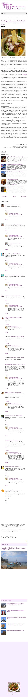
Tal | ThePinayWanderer (13, 213)
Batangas (6, 16)
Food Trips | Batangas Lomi (12, 179)
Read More (20, 161)
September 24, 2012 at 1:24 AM (15, 214)
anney (6, 253)
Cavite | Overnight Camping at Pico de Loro (15, 630)
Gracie (6, 295)
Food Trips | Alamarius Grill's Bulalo (13, 21)
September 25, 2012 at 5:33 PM (16, 415)
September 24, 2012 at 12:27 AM (14, 295)
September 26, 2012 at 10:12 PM (15, 428)
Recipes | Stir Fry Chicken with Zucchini (14, 693)
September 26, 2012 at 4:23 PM (14, 466)
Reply (6, 208)
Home (2, 16)
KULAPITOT (7, 275)
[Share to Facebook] (5, 152)
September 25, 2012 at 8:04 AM (15, 392)
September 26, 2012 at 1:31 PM (16, 440)
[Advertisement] (14, 584)
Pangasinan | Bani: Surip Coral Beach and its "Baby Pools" (13, 548)
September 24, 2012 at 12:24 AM (16, 275)
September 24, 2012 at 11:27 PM (15, 346)
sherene (6, 392)
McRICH (6, 224)
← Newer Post (4, 196)
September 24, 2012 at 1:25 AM (15, 236)
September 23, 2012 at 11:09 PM (13, 205)
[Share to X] (4, 152)
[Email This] (1, 152)
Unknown (7, 490)
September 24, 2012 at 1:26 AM (15, 264)
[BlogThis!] (2, 152)
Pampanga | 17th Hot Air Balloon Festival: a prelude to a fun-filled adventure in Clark (15, 624)
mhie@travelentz (8, 364)
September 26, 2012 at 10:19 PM (15, 479)
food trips (10, 16)
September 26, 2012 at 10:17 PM (15, 453)
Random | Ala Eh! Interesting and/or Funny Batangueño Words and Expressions (15, 604)
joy (5, 205)
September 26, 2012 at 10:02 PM (15, 378)
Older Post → (24, 196)
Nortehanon (7, 440)
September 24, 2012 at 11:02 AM (17, 336)
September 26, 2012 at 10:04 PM (15, 404)
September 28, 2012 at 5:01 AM (15, 490)
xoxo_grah (7, 415)
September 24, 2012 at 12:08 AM (14, 253)
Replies (7, 210)
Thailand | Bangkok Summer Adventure (14, 164)
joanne (6, 466)
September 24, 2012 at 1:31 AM (15, 306)
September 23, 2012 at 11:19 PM (15, 224)
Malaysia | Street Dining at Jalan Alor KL (15, 156)
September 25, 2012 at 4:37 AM (18, 364)
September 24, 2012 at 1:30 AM (15, 285)
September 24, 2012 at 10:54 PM (15, 327)
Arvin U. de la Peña (8, 317)
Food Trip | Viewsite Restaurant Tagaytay (15, 171)
